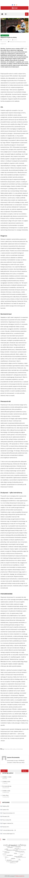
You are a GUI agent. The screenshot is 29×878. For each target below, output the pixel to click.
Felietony (4, 806)
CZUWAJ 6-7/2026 (6, 777)
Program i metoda (6, 823)
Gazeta (4, 809)
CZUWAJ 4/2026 (6, 791)
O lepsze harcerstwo (7, 813)
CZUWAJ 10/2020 (5, 771)
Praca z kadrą (4, 35)
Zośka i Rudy (5, 795)
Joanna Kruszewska (13, 757)
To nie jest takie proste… (8, 830)
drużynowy (6, 749)
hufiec (11, 749)
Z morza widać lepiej (7, 833)
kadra (14, 749)
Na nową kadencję (6, 786)
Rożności (4, 827)
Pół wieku (4, 816)
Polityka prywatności (19, 876)
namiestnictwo (19, 749)
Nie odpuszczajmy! (25, 771)
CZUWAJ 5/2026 (6, 781)
